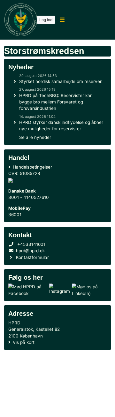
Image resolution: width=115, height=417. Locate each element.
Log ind (45, 19)
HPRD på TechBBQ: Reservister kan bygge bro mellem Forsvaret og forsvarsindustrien (56, 102)
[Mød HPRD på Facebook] (27, 290)
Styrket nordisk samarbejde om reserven (61, 81)
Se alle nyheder (35, 137)
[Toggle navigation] (62, 20)
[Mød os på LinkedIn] (88, 290)
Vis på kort (23, 342)
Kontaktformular (32, 257)
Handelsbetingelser (32, 167)
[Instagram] (59, 290)
